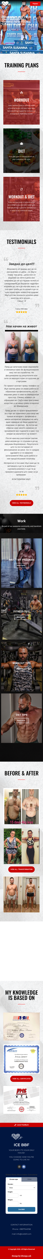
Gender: (10, 1184)
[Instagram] (19, 1167)
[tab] (38, 39)
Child (29, 1179)
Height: (10, 1192)
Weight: (10, 1200)
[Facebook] (24, 1167)
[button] (24, 3)
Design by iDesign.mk (21, 1255)
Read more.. (21, 565)
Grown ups (13, 1179)
